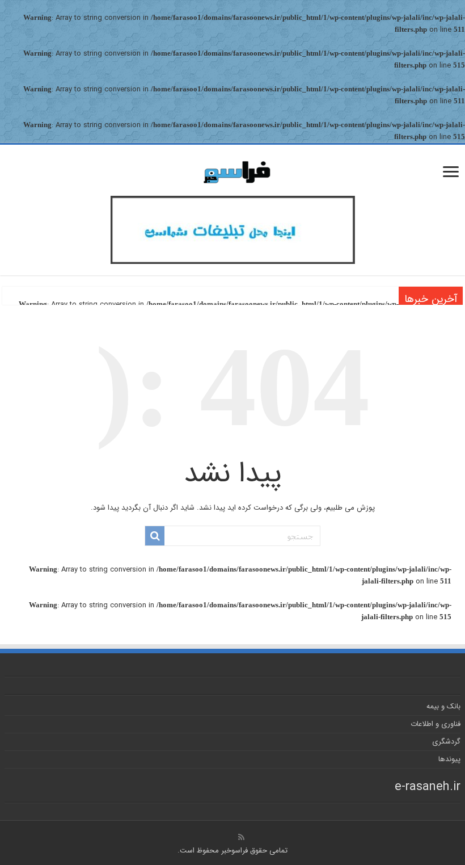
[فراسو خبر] (232, 167)
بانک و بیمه (443, 706)
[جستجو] (154, 535)
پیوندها (449, 759)
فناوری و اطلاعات (435, 724)
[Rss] (241, 837)
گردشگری (446, 742)
